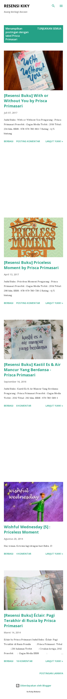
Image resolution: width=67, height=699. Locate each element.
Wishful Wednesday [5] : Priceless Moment (27, 529)
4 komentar (23, 553)
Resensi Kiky (16, 5)
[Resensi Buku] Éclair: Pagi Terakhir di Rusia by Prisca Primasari (30, 620)
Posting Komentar (28, 141)
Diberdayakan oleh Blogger (35, 685)
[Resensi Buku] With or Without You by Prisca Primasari (26, 101)
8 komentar (23, 405)
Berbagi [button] (8, 141)
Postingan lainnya (51, 673)
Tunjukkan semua (49, 28)
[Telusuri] (53, 6)
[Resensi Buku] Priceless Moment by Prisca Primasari (31, 265)
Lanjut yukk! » (54, 141)
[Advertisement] (33, 181)
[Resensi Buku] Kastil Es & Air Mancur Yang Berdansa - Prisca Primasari (32, 369)
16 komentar (24, 661)
